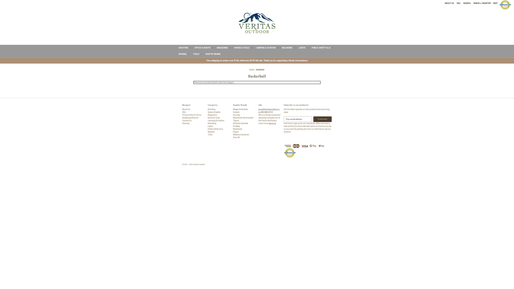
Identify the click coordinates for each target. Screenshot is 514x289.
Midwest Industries (241, 135)
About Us (449, 3)
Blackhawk (237, 129)
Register (486, 3)
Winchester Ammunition (243, 118)
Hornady (236, 115)
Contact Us (187, 120)
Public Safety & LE (321, 48)
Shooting (183, 48)
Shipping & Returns (190, 118)
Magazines (222, 48)
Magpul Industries (240, 109)
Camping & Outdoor (266, 48)
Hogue (236, 132)
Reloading (287, 48)
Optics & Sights (202, 48)
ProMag (236, 126)
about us (272, 123)
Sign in (476, 3)
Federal (236, 112)
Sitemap (186, 123)
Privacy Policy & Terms (191, 115)
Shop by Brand (213, 54)
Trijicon (236, 120)
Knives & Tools (242, 48)
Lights (302, 48)
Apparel (183, 54)
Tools (196, 54)
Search (466, 3)
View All (236, 137)
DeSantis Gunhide (240, 123)
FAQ (458, 3)
